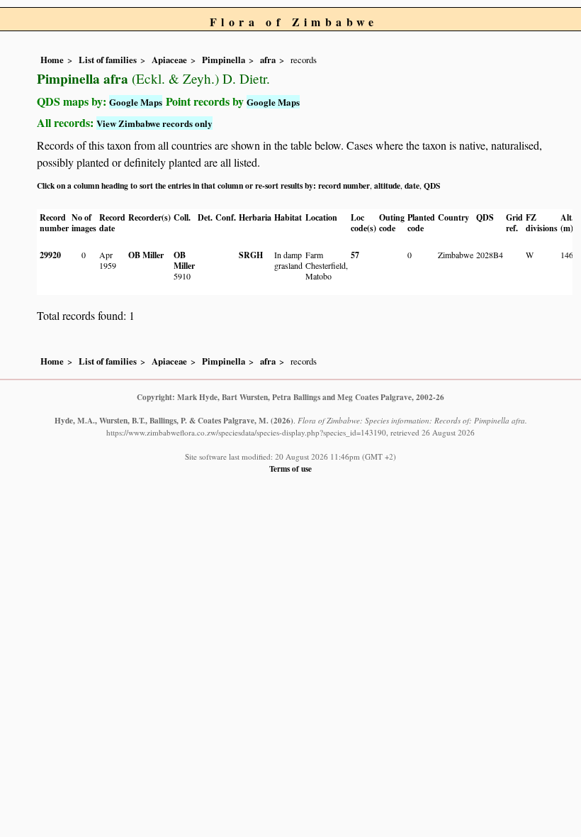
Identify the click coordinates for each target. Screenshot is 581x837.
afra (268, 59)
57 (355, 255)
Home (52, 59)
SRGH (251, 255)
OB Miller (146, 255)
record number (344, 185)
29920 (50, 255)
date (412, 185)
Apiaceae (169, 59)
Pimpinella (223, 59)
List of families (108, 59)
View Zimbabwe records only (154, 123)
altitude (387, 185)
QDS (432, 185)
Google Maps (135, 102)
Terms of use (290, 468)
